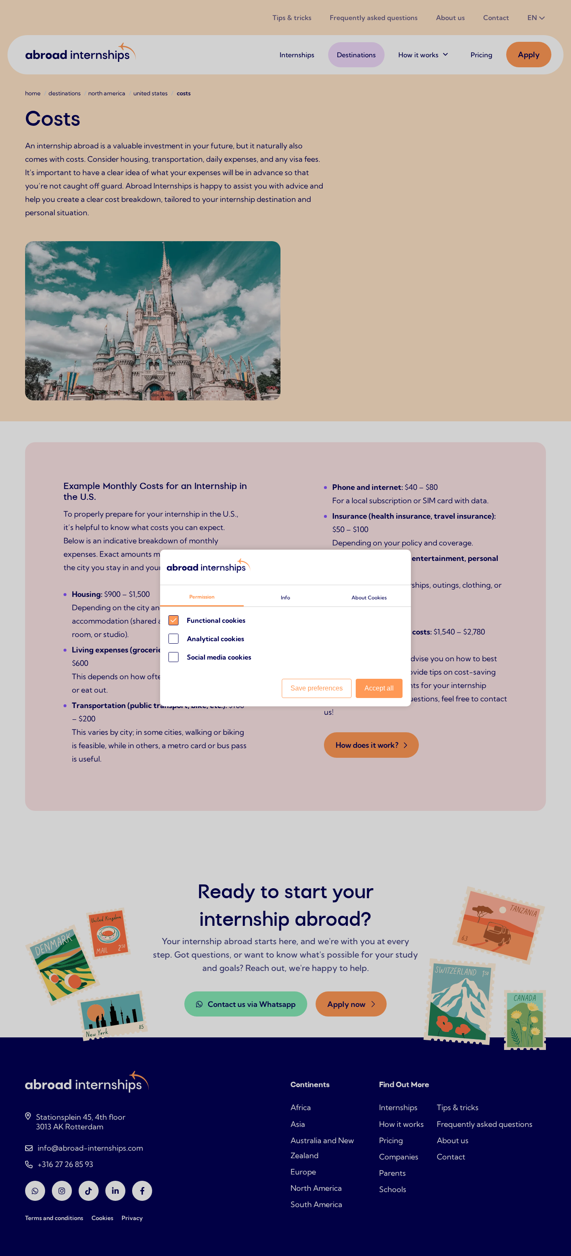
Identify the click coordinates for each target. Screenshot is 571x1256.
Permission (201, 597)
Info (285, 597)
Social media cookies (219, 657)
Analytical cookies (215, 638)
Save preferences (317, 688)
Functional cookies (216, 620)
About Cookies (369, 597)
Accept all (379, 688)
